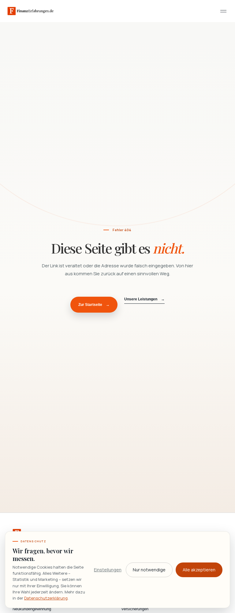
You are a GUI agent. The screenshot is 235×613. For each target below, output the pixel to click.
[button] (223, 11)
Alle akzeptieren (199, 570)
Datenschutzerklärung (46, 598)
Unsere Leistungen (144, 299)
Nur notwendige (149, 570)
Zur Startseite (94, 305)
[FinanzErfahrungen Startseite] (30, 11)
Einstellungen (107, 570)
